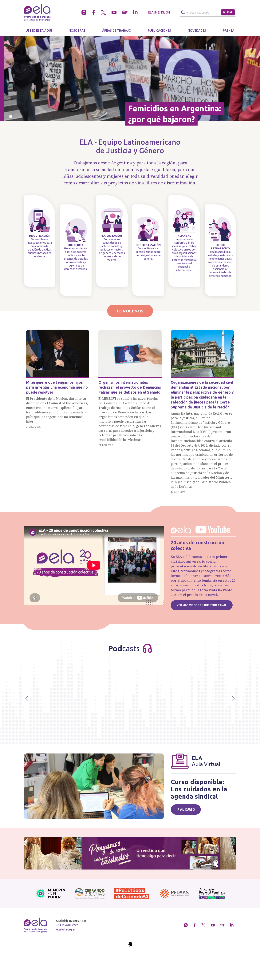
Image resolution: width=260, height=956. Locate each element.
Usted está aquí (39, 30)
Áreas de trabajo (116, 30)
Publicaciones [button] (159, 30)
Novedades (197, 30)
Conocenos (130, 310)
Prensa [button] (228, 30)
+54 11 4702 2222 (67, 925)
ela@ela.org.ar (65, 929)
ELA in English (159, 12)
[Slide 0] (10, 116)
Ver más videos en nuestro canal (202, 605)
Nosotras (77, 30)
